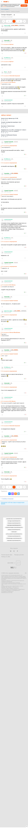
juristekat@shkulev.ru (16, 590)
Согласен (24, 5)
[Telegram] (18, 494)
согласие (4, 6)
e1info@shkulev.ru (8, 590)
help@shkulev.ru (10, 591)
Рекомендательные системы (6, 592)
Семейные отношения (15, 11)
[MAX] (12, 494)
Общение (3, 11)
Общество (8, 11)
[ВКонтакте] (9, 494)
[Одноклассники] (15, 494)
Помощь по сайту (5, 556)
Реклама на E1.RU (19, 554)
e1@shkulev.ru (16, 588)
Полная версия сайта (6, 554)
